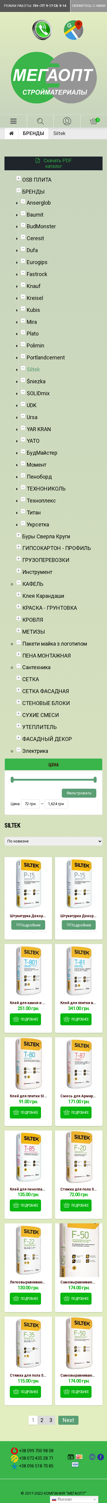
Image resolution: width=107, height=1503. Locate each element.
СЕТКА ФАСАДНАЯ (45, 691)
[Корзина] (93, 121)
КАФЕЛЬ (32, 584)
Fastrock (37, 274)
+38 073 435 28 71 (36, 1458)
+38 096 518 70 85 (36, 1466)
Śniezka (36, 381)
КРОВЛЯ (32, 620)
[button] (13, 121)
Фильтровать (79, 793)
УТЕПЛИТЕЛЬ (39, 727)
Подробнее (30, 925)
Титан (34, 512)
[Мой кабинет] (67, 121)
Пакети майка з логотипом (54, 644)
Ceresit (35, 238)
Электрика (35, 751)
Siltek (33, 369)
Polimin (35, 345)
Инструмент (37, 572)
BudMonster (41, 226)
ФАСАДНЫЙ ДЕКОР (47, 739)
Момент (36, 465)
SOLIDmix (38, 393)
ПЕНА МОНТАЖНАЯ (46, 655)
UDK (32, 405)
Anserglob (39, 203)
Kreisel (35, 298)
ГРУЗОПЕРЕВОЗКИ (45, 560)
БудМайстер (42, 453)
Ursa (32, 417)
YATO (33, 441)
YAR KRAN (39, 429)
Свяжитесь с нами (89, 6)
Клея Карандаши (43, 596)
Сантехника (36, 667)
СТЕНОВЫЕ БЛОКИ (46, 703)
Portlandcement (46, 357)
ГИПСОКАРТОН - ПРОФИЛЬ (56, 548)
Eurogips (37, 262)
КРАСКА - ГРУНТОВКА (49, 608)
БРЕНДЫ (33, 133)
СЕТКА (30, 679)
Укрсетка (38, 524)
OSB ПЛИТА (36, 180)
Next (68, 1420)
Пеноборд (39, 477)
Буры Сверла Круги (46, 536)
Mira (32, 322)
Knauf (34, 286)
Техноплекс (41, 500)
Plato (33, 333)
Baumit (35, 215)
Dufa (32, 250)
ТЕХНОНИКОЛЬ (46, 488)
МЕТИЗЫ (33, 632)
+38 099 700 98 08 (36, 1450)
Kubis (33, 310)
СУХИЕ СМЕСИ (40, 715)
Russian (64, 1499)
